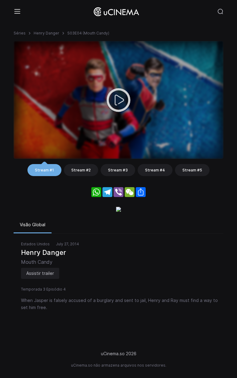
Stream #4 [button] (155, 170)
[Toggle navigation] (17, 11)
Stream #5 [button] (192, 170)
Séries (20, 33)
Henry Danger (46, 33)
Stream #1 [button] (44, 170)
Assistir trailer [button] (40, 273)
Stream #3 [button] (118, 170)
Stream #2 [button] (81, 170)
